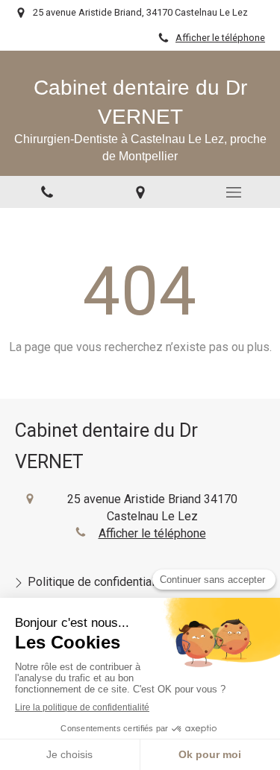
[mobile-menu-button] (233, 192)
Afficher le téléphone (220, 37)
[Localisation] (140, 192)
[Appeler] (46, 192)
